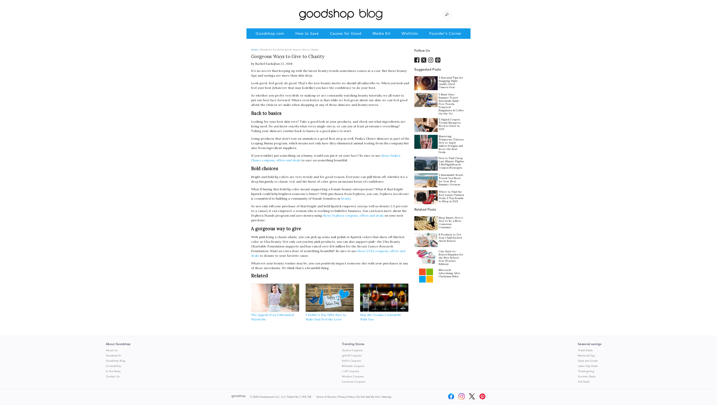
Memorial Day (586, 355)
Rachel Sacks (264, 64)
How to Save (307, 34)
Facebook (417, 59)
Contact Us (113, 376)
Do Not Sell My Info (368, 396)
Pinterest (437, 59)
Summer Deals (587, 376)
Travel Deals (585, 350)
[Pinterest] (482, 396)
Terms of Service (326, 396)
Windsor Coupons (353, 376)
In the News (113, 371)
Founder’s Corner (445, 34)
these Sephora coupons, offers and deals (353, 215)
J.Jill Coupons (350, 371)
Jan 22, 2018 (283, 64)
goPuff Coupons (352, 355)
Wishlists (410, 34)
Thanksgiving (586, 371)
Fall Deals (583, 382)
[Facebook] (451, 396)
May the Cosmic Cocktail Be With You (380, 317)
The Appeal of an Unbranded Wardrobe (272, 317)
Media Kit (381, 34)
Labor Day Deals (588, 366)
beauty (346, 198)
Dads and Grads (588, 361)
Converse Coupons (353, 382)
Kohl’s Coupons (351, 361)
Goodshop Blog (115, 361)
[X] (472, 396)
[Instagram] (462, 396)
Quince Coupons (352, 350)
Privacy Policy (346, 396)
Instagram (430, 59)
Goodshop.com (270, 34)
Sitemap (386, 396)
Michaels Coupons (353, 366)
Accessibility (113, 366)
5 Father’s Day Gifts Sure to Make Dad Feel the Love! (326, 317)
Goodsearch (113, 355)
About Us (112, 350)
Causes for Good (345, 34)
